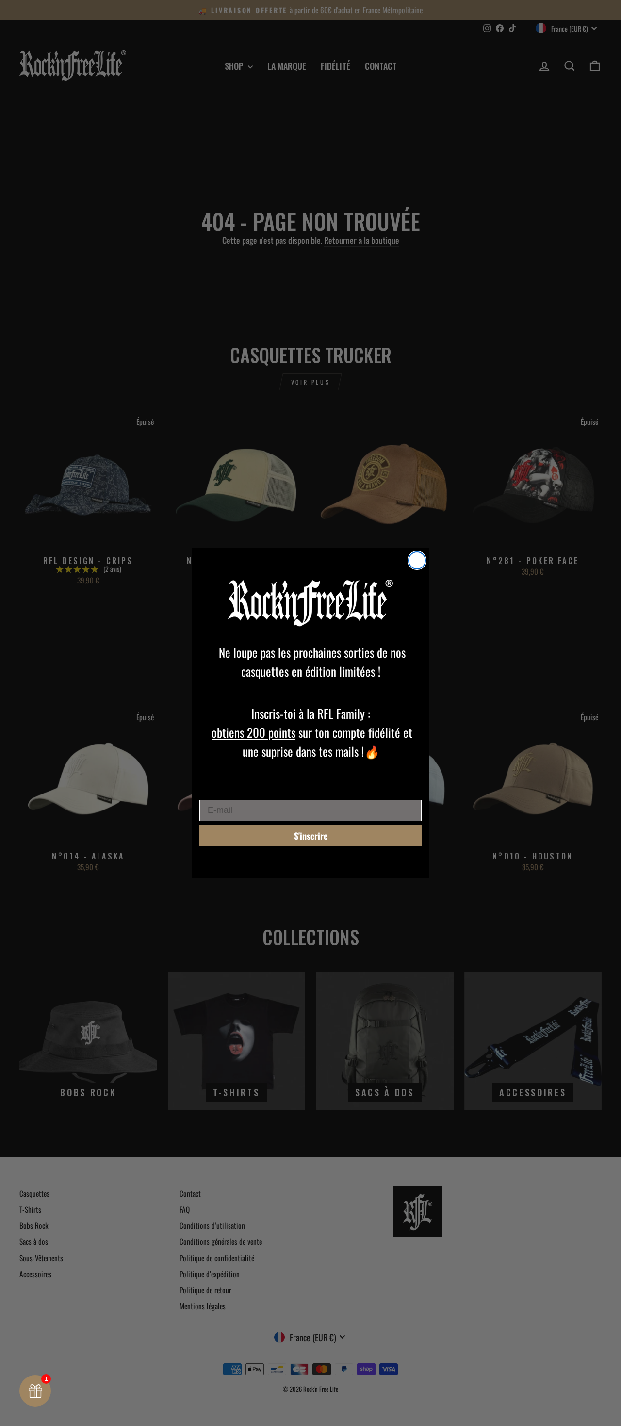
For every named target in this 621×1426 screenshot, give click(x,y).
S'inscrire (310, 835)
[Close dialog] (417, 560)
